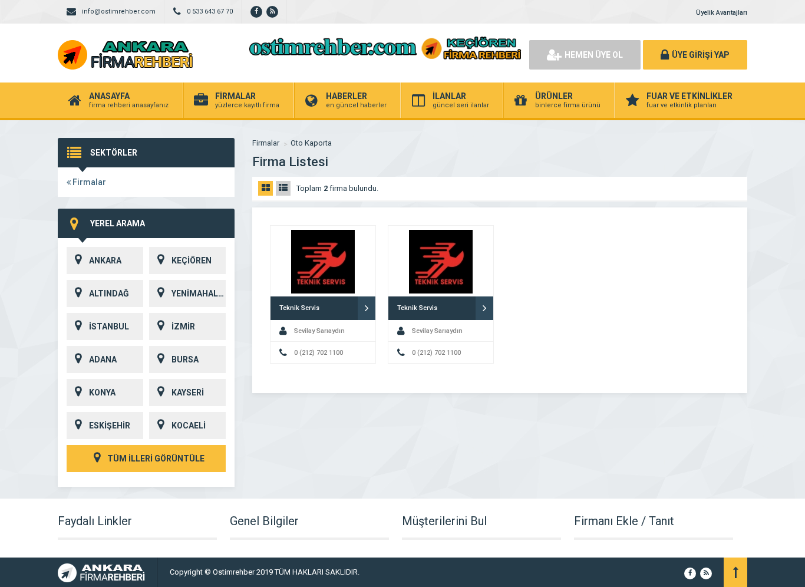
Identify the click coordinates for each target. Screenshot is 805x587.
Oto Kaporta (311, 142)
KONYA (102, 392)
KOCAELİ (188, 425)
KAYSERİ (187, 392)
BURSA (185, 359)
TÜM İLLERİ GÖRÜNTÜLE (154, 458)
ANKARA (105, 260)
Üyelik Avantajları (721, 13)
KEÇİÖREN (191, 260)
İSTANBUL (109, 326)
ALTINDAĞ (109, 293)
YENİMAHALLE (198, 293)
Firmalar (88, 182)
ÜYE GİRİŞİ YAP (701, 55)
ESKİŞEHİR (109, 425)
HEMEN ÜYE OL (594, 55)
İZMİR (183, 326)
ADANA (103, 359)
